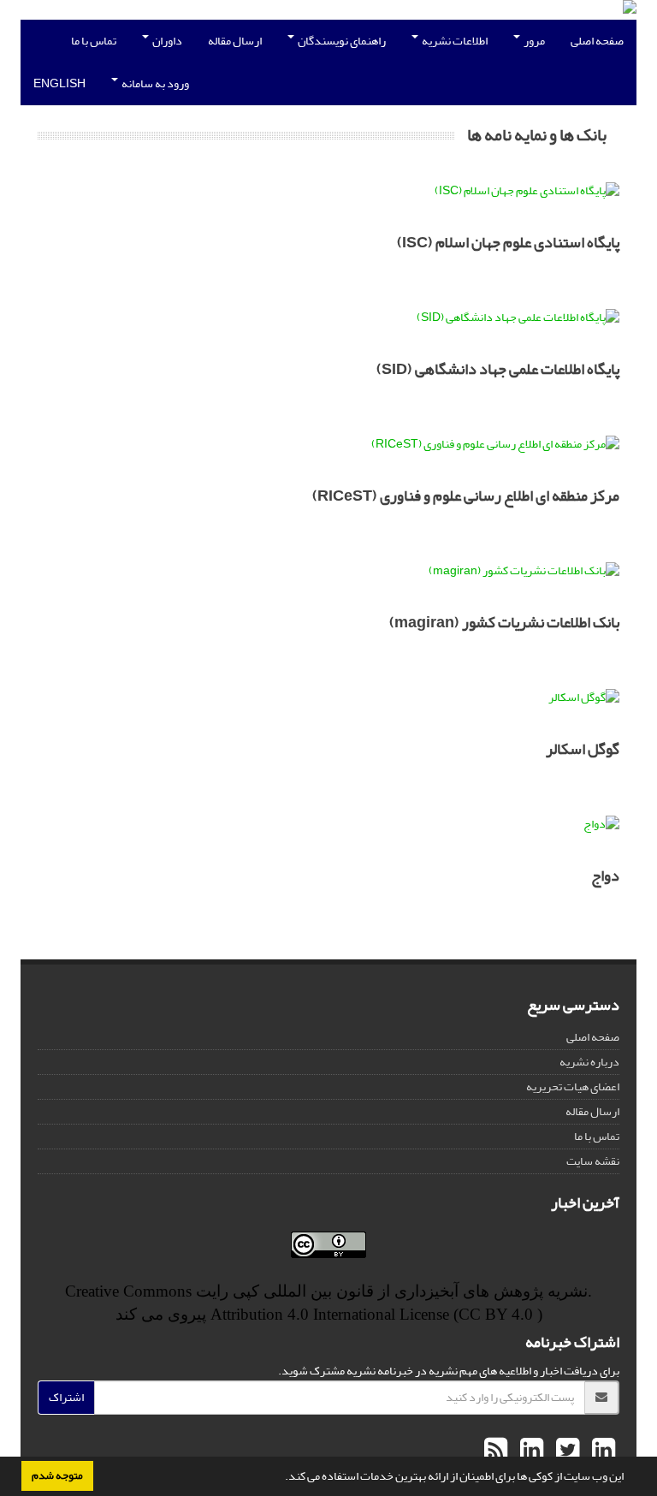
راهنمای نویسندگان (341, 40)
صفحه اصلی (597, 40)
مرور (533, 40)
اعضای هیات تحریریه (572, 1086)
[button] (280, 1478)
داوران (166, 40)
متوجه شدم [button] (57, 1475)
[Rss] (496, 1450)
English (59, 83)
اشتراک (66, 1397)
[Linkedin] (601, 1450)
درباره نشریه (589, 1061)
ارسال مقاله (235, 40)
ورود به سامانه (154, 83)
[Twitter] (565, 1450)
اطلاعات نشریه (454, 40)
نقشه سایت (592, 1160)
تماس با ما (93, 40)
